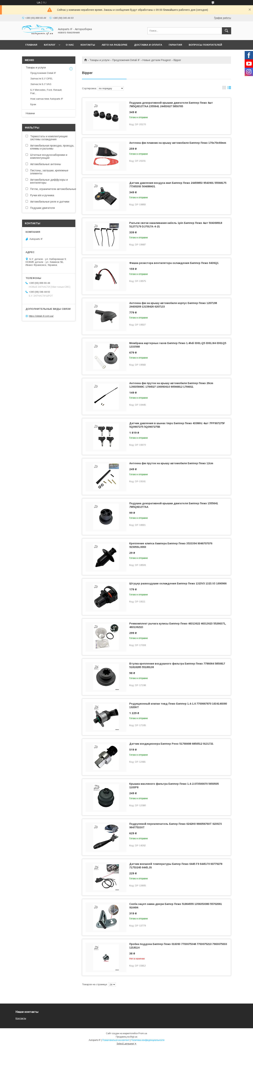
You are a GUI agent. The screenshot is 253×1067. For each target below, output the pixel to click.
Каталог (49, 44)
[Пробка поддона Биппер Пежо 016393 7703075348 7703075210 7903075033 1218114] (106, 957)
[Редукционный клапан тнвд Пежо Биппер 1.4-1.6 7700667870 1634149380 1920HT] (106, 717)
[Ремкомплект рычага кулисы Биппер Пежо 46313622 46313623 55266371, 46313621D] (106, 637)
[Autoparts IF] (38, 35)
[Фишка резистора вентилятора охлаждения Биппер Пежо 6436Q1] (106, 276)
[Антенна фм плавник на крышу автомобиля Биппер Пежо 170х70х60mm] (106, 156)
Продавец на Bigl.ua (126, 1036)
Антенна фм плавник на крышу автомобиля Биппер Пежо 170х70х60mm (177, 142)
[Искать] (226, 30)
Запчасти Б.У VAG (40, 84)
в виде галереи (224, 88)
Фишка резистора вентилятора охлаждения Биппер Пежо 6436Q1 (174, 263)
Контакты (88, 44)
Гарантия (175, 44)
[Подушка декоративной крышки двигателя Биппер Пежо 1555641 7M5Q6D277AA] (106, 517)
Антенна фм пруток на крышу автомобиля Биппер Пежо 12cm (171, 463)
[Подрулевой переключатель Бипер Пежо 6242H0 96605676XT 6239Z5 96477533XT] (106, 837)
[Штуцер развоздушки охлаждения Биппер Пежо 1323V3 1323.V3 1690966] (106, 597)
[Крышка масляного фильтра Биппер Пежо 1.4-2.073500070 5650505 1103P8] (106, 797)
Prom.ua (142, 1033)
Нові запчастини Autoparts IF (46, 98)
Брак (33, 104)
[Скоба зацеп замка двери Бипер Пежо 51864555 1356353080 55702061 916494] (106, 917)
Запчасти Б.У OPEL (41, 78)
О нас (70, 44)
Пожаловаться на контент (115, 1040)
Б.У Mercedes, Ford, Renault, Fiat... (46, 91)
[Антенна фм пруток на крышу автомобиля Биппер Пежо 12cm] (106, 476)
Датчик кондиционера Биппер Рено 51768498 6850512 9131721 (171, 743)
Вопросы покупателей (205, 44)
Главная (31, 44)
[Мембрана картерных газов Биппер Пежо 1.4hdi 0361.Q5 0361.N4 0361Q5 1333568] (106, 356)
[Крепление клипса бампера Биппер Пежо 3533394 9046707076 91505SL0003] (106, 557)
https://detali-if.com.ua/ (41, 316)
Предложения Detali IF (126, 60)
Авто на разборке (114, 44)
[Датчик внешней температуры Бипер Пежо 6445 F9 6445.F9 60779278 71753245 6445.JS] (106, 877)
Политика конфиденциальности (147, 1040)
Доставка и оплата (148, 44)
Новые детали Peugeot (156, 60)
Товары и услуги (99, 60)
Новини (30, 113)
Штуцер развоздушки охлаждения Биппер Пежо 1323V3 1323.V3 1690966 (178, 583)
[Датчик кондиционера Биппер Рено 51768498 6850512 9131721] (106, 757)
